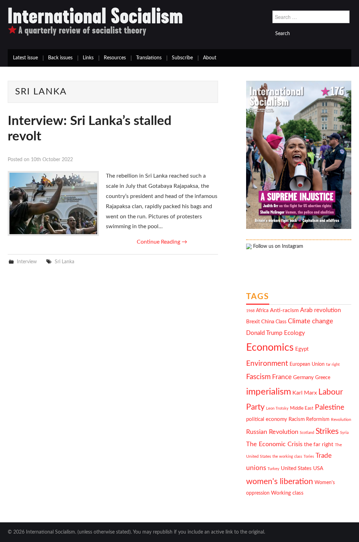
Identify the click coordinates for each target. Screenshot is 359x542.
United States (296, 468)
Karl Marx (304, 393)
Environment (267, 363)
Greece (322, 377)
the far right (318, 444)
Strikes (327, 431)
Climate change (310, 321)
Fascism (258, 377)
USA (318, 468)
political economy (266, 419)
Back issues (60, 57)
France (282, 377)
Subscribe (182, 57)
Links (88, 57)
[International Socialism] (95, 21)
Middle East (301, 408)
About (209, 57)
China (267, 321)
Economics (270, 347)
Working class (287, 493)
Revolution (341, 420)
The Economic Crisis (274, 444)
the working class (287, 456)
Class (281, 321)
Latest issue (25, 57)
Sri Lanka (64, 261)
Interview (27, 261)
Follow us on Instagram (277, 246)
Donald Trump (264, 333)
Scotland (307, 433)
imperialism (268, 391)
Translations (149, 57)
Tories (309, 456)
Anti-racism (284, 310)
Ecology (294, 333)
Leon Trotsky (277, 408)
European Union (307, 364)
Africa (262, 310)
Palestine (329, 407)
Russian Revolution (272, 432)
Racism (297, 419)
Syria (344, 433)
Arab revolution (320, 310)
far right (333, 364)
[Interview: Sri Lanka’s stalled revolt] (53, 203)
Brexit (253, 321)
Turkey (273, 469)
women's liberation (279, 481)
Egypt (302, 349)
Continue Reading (162, 242)
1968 (250, 311)
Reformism (318, 419)
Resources (115, 57)
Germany (303, 377)
